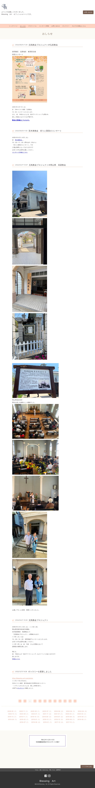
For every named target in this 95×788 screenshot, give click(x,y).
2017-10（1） (70, 722)
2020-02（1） (82, 714)
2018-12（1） (47, 719)
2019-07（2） (59, 716)
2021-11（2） (47, 714)
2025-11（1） (23, 711)
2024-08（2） (59, 711)
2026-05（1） (12, 711)
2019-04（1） (13, 719)
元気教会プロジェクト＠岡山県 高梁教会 (47, 165)
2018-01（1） (47, 722)
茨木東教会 (19, 140)
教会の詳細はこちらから (21, 120)
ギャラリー (65, 26)
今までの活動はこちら (79, 26)
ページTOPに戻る (87, 766)
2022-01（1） (36, 714)
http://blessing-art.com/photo (22, 678)
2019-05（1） (82, 716)
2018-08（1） (82, 719)
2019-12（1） (12, 716)
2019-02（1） (24, 719)
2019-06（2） (70, 716)
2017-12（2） (59, 722)
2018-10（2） (59, 719)
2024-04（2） (82, 711)
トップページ (13, 26)
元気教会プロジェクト (39, 620)
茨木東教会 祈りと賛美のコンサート (45, 131)
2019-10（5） (35, 716)
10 (70, 701)
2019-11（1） (23, 716)
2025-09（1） (35, 711)
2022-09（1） (24, 714)
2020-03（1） (70, 714)
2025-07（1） (47, 711)
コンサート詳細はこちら (20, 152)
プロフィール (32, 26)
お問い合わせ (88, 12)
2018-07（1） (24, 722)
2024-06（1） (71, 711)
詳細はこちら (16, 659)
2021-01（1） (58, 714)
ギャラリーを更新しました (40, 671)
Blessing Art (47, 781)
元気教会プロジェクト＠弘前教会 (43, 45)
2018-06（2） (36, 722)
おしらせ (23, 26)
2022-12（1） (12, 714)
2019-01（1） (36, 719)
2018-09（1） (70, 719)
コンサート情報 (44, 26)
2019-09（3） (47, 716)
